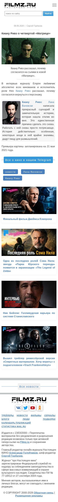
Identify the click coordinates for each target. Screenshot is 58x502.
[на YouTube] (32, 408)
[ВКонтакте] (18, 408)
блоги (5, 419)
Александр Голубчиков (23, 453)
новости (10, 172)
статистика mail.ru (14, 426)
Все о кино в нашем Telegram (28, 160)
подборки (49, 419)
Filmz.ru (25, 442)
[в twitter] (25, 408)
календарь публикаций (16, 423)
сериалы (49, 415)
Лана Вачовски (32, 172)
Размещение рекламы (29, 495)
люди (26, 419)
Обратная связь (44, 492)
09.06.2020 (19, 26)
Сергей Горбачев (12, 456)
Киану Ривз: (32, 102)
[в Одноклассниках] (40, 408)
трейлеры (8, 415)
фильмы (36, 415)
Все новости (29, 386)
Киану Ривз (23, 91)
